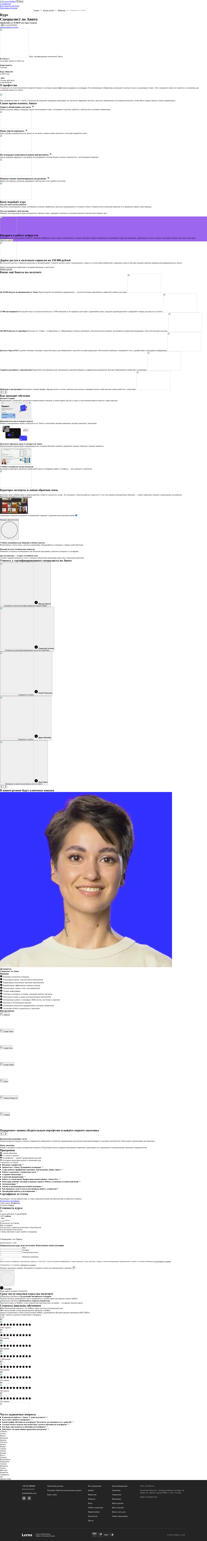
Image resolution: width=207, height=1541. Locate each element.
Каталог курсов (48, 10)
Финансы (91, 1499)
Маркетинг (62, 10)
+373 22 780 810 (28, 1486)
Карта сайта (52, 1495)
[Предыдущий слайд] (1, 392)
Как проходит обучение (9, 6)
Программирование (119, 1486)
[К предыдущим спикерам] (1, 787)
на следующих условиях (162, 1261)
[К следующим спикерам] (5, 787)
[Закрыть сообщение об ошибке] (73, 1267)
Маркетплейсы (94, 1512)
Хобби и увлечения (95, 1508)
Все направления (94, 1486)
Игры (90, 1503)
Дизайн (91, 1490)
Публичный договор (55, 1486)
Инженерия (116, 1499)
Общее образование (120, 1516)
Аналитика (116, 1490)
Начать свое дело (119, 1512)
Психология (92, 1516)
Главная (36, 10)
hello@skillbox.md (29, 1493)
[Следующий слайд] (5, 392)
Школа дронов (117, 1503)
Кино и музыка (118, 1508)
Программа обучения (8, 8)
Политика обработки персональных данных (64, 1490)
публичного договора (28, 1265)
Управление (116, 1495)
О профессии (5, 4)
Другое (91, 1520)
